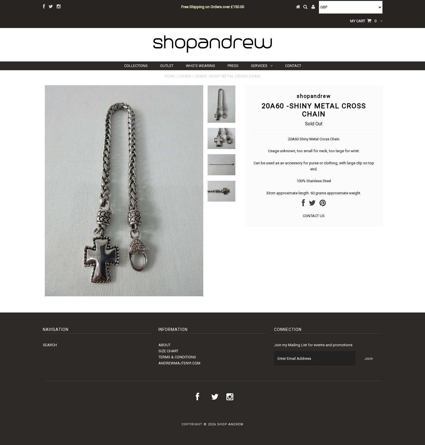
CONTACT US (314, 216)
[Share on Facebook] (303, 204)
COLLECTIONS (136, 66)
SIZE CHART (168, 351)
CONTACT (293, 66)
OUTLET (166, 66)
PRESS (233, 66)
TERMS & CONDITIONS (177, 357)
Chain (185, 76)
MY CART (363, 21)
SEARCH (50, 345)
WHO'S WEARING (200, 66)
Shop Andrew (230, 424)
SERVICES (259, 66)
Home (170, 76)
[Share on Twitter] (312, 204)
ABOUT (164, 345)
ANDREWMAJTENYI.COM (179, 363)
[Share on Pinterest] (322, 204)
